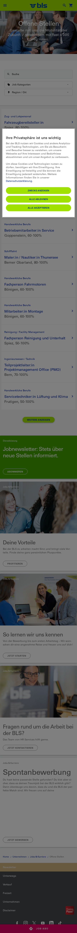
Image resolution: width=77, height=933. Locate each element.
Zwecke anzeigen (38, 190)
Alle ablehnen (38, 199)
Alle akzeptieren (38, 207)
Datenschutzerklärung (19, 181)
